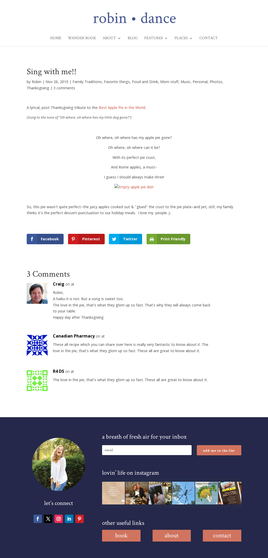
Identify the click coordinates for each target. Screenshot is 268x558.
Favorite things (117, 81)
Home (55, 38)
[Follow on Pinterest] (79, 519)
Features (153, 38)
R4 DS (58, 371)
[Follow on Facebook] (38, 519)
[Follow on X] (48, 519)
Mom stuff (169, 81)
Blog (133, 38)
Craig (58, 284)
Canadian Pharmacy (74, 336)
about (171, 535)
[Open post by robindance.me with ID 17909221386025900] (136, 493)
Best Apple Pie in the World (122, 107)
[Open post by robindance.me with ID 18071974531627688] (113, 493)
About (109, 38)
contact (222, 535)
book (121, 535)
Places (181, 38)
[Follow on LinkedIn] (69, 519)
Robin (36, 81)
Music (186, 81)
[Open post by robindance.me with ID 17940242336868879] (206, 493)
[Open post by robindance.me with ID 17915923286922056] (160, 493)
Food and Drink (145, 81)
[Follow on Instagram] (58, 519)
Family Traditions (87, 81)
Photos (216, 81)
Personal (200, 81)
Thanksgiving (38, 87)
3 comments (64, 87)
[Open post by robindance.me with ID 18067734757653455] (183, 493)
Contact (208, 38)
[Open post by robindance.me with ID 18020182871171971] (230, 493)
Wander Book (82, 38)
